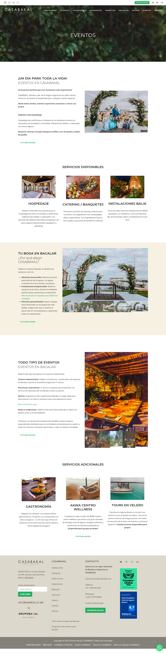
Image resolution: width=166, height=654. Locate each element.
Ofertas (55, 611)
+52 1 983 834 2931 (93, 588)
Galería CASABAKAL (83, 645)
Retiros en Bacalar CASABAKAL (127, 645)
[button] (64, 274)
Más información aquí (27, 404)
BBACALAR (47, 645)
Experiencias (57, 584)
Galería (55, 600)
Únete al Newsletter (26, 585)
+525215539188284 (93, 597)
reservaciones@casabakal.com (98, 578)
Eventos (55, 605)
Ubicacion (56, 595)
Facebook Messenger (94, 603)
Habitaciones (57, 568)
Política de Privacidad (103, 640)
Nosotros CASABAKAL (102, 645)
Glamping (56, 573)
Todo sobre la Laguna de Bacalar (65, 621)
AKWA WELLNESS (33, 645)
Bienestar (56, 589)
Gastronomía (57, 578)
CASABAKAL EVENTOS (63, 645)
